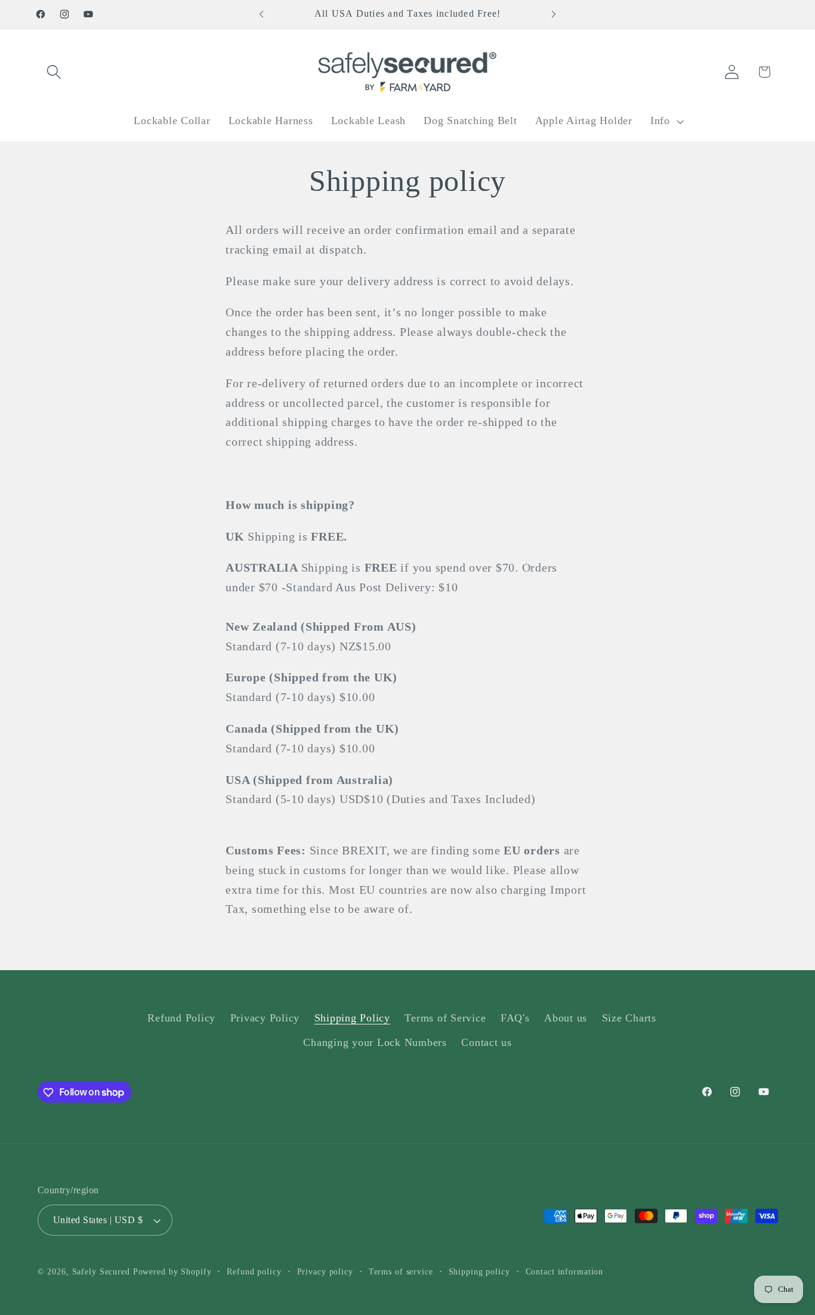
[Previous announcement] (261, 14)
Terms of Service (445, 1018)
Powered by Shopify (172, 1272)
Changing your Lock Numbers (375, 1043)
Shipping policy (479, 1272)
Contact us (486, 1043)
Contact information (565, 1272)
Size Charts (629, 1018)
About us (565, 1018)
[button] (54, 71)
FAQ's (515, 1018)
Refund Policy (181, 1018)
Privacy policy (325, 1272)
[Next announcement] (554, 14)
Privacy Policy (265, 1018)
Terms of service (401, 1272)
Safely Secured (101, 1272)
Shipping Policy (352, 1018)
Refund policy (254, 1272)
